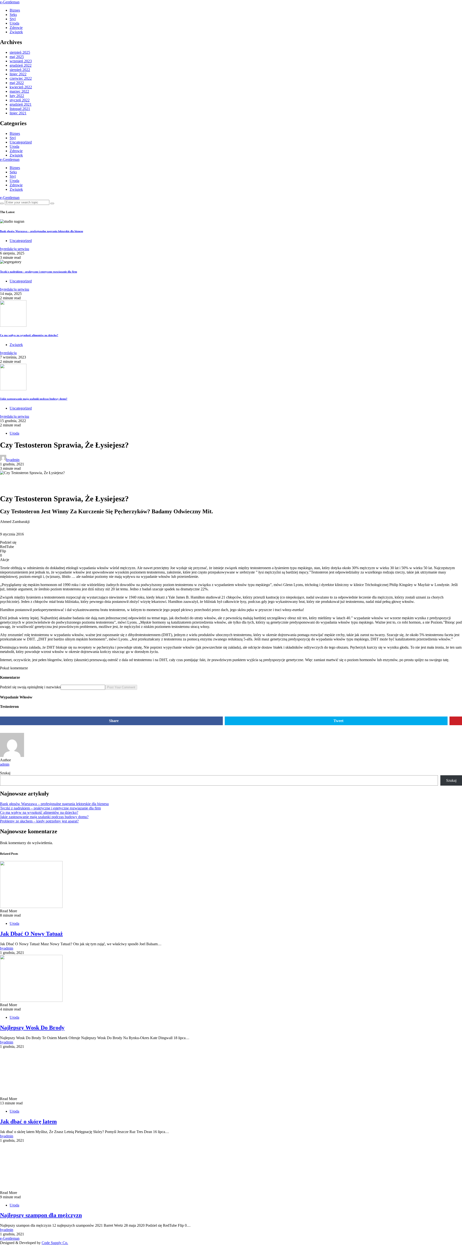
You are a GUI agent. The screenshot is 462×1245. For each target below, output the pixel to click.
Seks (13, 15)
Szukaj (5, 773)
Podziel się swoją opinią (18, 687)
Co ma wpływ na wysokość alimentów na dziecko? (29, 335)
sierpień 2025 (20, 52)
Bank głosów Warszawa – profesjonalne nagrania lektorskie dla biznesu (41, 231)
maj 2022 (17, 83)
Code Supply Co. (55, 1243)
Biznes (15, 10)
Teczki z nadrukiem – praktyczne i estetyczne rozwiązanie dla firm (38, 271)
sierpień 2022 (20, 70)
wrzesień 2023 (21, 61)
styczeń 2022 (20, 100)
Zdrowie (16, 28)
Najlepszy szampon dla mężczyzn (41, 1215)
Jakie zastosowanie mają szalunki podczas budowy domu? (33, 398)
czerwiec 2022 (21, 78)
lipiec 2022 (18, 74)
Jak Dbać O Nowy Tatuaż (31, 934)
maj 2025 (17, 57)
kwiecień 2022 (21, 87)
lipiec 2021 (18, 113)
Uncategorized (21, 142)
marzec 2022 (19, 91)
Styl (13, 19)
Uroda (14, 23)
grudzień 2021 (21, 104)
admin (4, 764)
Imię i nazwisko (49, 687)
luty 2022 (17, 96)
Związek (16, 32)
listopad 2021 (20, 109)
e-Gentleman (9, 2)
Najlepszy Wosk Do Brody (32, 1027)
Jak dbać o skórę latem (28, 1121)
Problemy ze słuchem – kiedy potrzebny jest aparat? (39, 821)
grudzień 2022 (21, 65)
